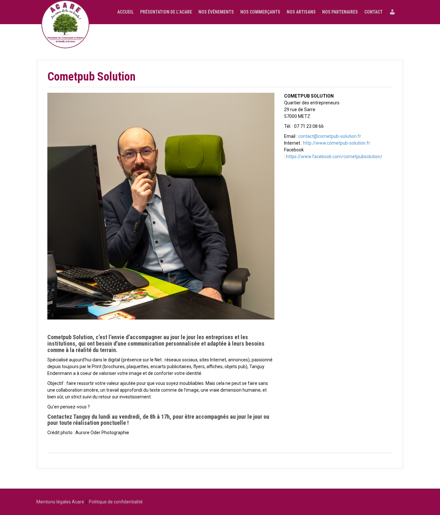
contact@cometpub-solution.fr (329, 136)
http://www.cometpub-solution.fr (336, 143)
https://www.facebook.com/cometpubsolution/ (334, 156)
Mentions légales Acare (60, 501)
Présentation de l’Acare (166, 11)
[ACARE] (65, 24)
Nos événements (216, 11)
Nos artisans (301, 11)
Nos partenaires (340, 11)
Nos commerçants (260, 11)
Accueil (125, 11)
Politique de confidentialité (116, 501)
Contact (373, 11)
